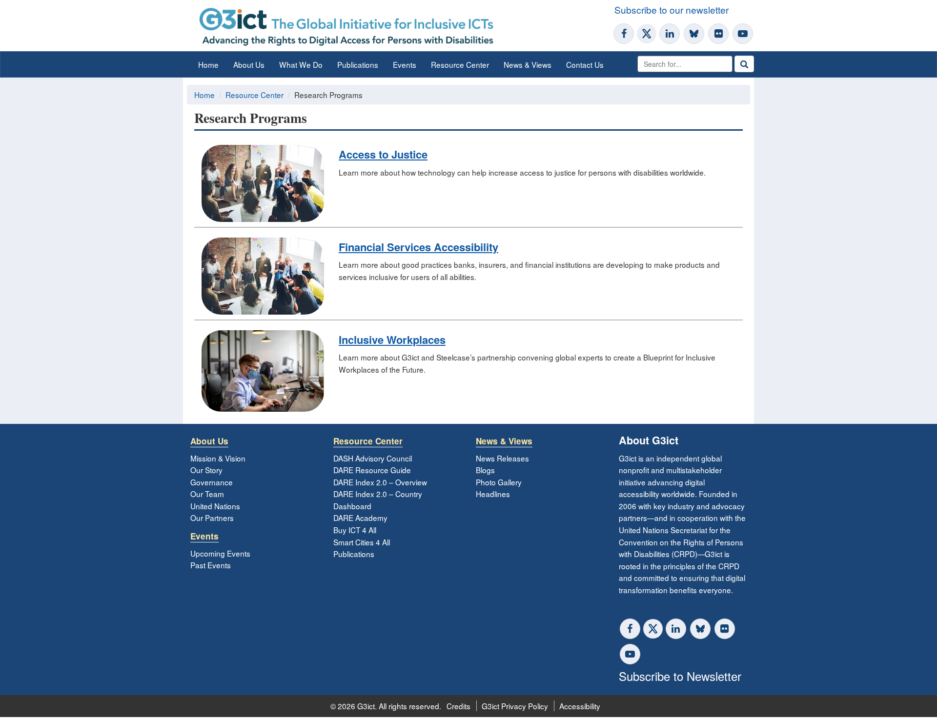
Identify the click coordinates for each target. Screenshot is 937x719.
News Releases (502, 458)
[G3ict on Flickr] (718, 33)
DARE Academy (360, 517)
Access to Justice (383, 154)
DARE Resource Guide (372, 469)
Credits (458, 705)
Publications (357, 64)
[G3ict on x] (653, 628)
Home (208, 64)
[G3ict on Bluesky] (695, 33)
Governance (211, 482)
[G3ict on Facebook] (623, 33)
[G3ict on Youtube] (743, 33)
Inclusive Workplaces (392, 339)
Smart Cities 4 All (361, 542)
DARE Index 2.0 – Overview (380, 482)
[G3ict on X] (646, 33)
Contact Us (585, 64)
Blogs (485, 469)
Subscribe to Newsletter (680, 675)
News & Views (527, 64)
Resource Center (460, 64)
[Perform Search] (744, 64)
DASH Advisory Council (372, 458)
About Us (249, 64)
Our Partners (212, 517)
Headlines (493, 493)
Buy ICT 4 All (354, 529)
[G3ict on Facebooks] (630, 628)
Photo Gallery (499, 482)
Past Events (210, 564)
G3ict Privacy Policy (515, 705)
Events (404, 64)
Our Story (206, 469)
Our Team (207, 493)
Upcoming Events (220, 553)
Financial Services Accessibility (418, 247)
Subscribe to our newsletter (671, 9)
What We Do (301, 64)
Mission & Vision (217, 458)
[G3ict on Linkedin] (669, 33)
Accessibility (579, 705)
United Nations (215, 505)
